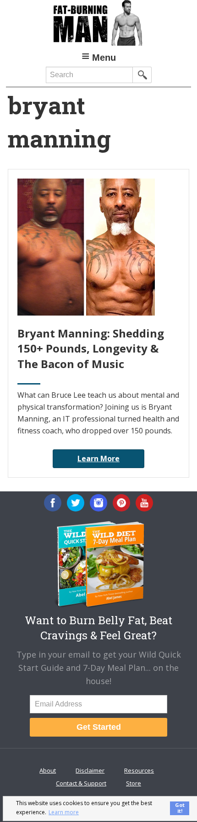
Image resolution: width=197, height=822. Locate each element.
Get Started (99, 727)
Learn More (98, 458)
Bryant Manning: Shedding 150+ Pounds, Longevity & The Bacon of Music (90, 348)
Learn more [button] (64, 812)
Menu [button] (104, 58)
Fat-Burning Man (98, 23)
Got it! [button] (180, 807)
